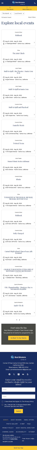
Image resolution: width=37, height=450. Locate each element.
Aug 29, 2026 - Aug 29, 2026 (13, 257)
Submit (18, 411)
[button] (18, 338)
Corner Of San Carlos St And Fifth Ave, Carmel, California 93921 (18, 364)
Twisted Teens (18, 143)
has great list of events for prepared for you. (18, 331)
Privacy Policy (29, 401)
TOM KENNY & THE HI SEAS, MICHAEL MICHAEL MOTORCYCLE (18, 198)
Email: (8, 369)
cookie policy (13, 439)
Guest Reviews (16, 420)
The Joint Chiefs (18, 53)
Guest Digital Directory (25, 428)
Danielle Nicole (18, 125)
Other (18, 50)
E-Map (22, 424)
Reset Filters (32, 17)
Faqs (29, 424)
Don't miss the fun (19, 327)
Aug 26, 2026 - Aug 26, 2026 (13, 77)
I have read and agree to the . (19, 401)
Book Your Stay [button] (18, 448)
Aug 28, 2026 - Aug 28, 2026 (13, 167)
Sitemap (32, 432)
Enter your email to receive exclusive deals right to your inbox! (18, 382)
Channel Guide (8, 432)
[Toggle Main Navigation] (2, 3)
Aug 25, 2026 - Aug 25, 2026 (13, 41)
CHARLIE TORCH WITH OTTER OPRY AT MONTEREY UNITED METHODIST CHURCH (18, 270)
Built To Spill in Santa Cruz (18, 89)
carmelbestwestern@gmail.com (20, 369)
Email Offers (29, 420)
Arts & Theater (18, 68)
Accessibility (21, 432)
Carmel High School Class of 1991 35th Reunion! (18, 252)
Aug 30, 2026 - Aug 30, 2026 (13, 311)
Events (5, 420)
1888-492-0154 (23, 367)
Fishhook (18, 35)
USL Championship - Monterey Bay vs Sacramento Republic (18, 288)
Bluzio (18, 179)
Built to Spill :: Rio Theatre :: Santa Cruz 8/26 (18, 72)
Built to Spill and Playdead (18, 107)
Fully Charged (18, 234)
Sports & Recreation (18, 284)
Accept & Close (8, 441)
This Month (10, 9)
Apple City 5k (18, 306)
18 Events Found (6, 17)
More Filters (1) (27, 9)
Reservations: (13, 367)
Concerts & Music (18, 32)
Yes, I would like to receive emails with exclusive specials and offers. (17, 405)
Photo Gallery (12, 424)
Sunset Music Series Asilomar (18, 161)
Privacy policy (7, 428)
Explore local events (17, 22)
